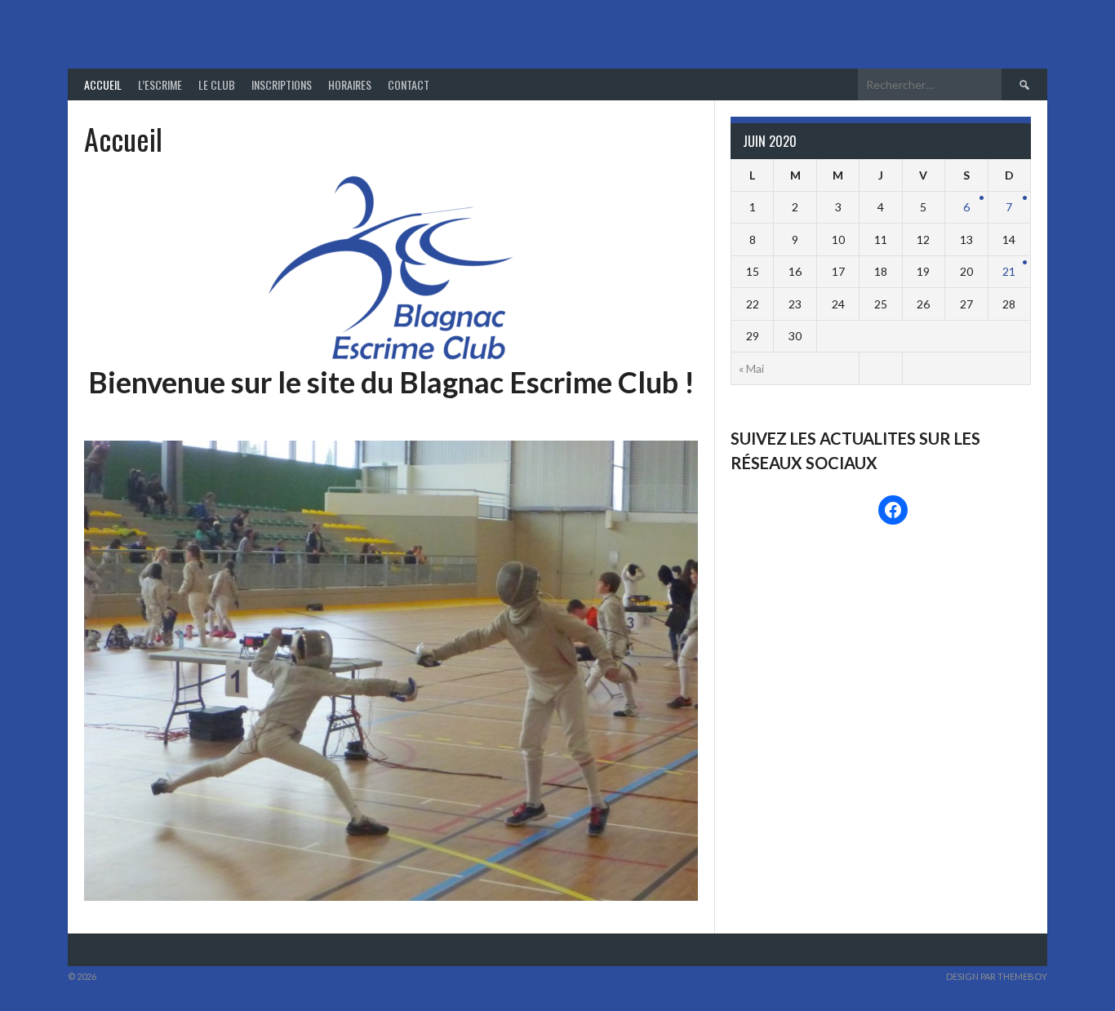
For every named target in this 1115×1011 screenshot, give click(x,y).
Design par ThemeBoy (996, 976)
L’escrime (160, 84)
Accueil (103, 84)
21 (1008, 271)
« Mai (751, 368)
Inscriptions (281, 84)
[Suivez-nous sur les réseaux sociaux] (893, 510)
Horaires (349, 84)
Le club (216, 84)
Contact (408, 84)
